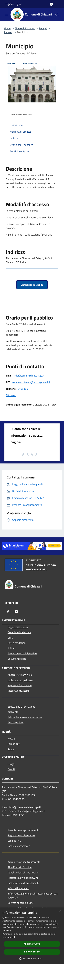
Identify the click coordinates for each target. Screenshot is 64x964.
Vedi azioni (28, 63)
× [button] (60, 911)
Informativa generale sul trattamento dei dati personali (33, 895)
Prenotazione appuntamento (23, 830)
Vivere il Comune (25, 28)
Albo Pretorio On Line (20, 867)
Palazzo (8, 32)
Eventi (11, 769)
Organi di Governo (18, 627)
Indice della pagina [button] (21, 114)
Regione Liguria (13, 4)
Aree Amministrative (19, 632)
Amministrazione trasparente (24, 862)
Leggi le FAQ (14, 841)
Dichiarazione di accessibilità (23, 883)
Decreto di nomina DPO (20, 903)
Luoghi (43, 28)
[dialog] (32, 936)
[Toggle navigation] (7, 14)
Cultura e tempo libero (20, 680)
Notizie (11, 738)
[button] (32, 958)
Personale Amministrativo (22, 653)
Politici (11, 648)
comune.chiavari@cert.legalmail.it (31, 382)
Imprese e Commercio (20, 685)
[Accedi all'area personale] (51, 4)
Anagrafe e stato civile (20, 675)
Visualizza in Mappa (32, 285)
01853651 (23, 389)
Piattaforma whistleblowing (23, 878)
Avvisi (11, 749)
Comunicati (14, 744)
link (13, 937)
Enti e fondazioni (17, 643)
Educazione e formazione (21, 707)
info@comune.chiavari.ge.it (29, 375)
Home (7, 28)
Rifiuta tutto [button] (32, 951)
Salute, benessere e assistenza (25, 717)
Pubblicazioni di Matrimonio (23, 872)
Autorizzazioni (15, 722)
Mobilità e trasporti (18, 691)
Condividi (12, 63)
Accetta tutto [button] (32, 944)
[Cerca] (57, 14)
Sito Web (11, 395)
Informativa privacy (18, 888)
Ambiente (13, 712)
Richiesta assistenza (19, 846)
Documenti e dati (17, 659)
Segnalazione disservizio (21, 835)
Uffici (10, 638)
